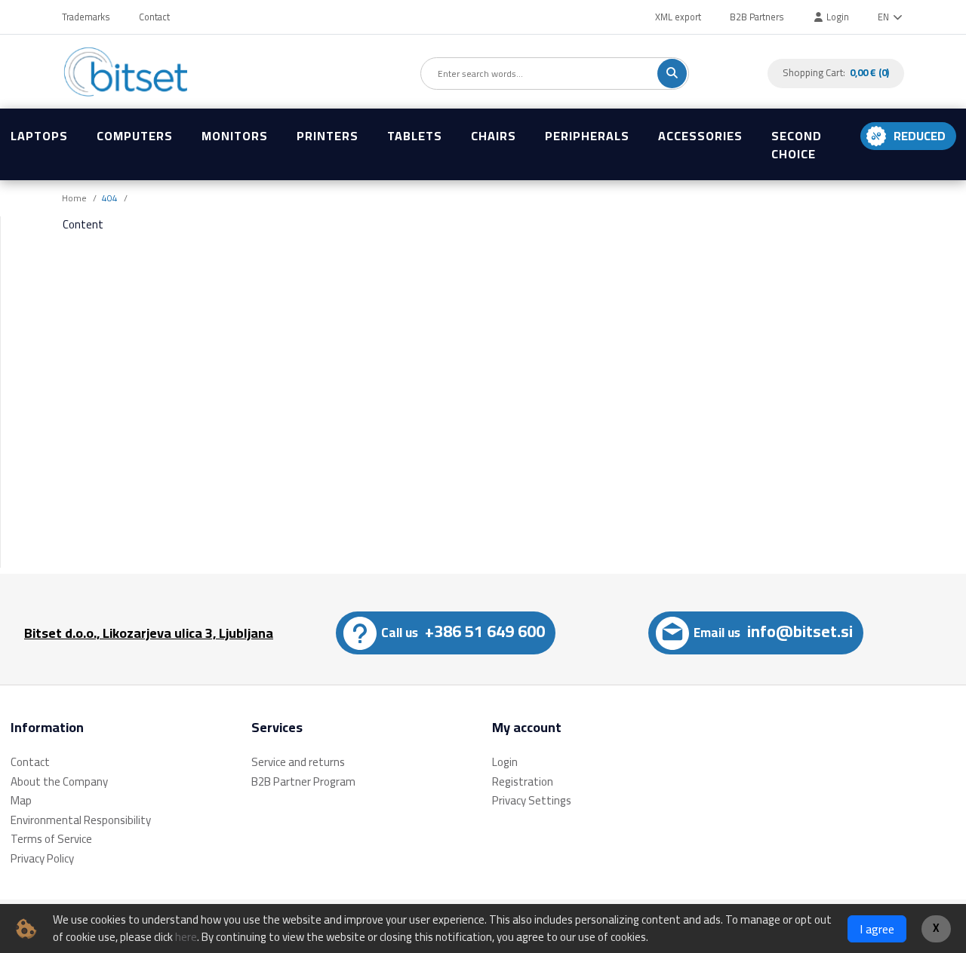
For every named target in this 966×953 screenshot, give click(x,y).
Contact (154, 17)
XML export (678, 17)
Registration (522, 781)
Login (836, 17)
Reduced (920, 135)
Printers (327, 135)
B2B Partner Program (303, 781)
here (186, 937)
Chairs (493, 135)
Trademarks (86, 17)
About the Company (59, 781)
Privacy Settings (531, 800)
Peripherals (587, 135)
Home (74, 198)
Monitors (235, 135)
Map (21, 800)
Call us (463, 631)
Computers (135, 135)
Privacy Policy (42, 858)
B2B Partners (757, 17)
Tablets (414, 135)
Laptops (39, 135)
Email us (773, 631)
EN (884, 17)
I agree (877, 929)
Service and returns (298, 762)
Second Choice (796, 144)
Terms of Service (51, 839)
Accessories (700, 135)
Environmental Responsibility (81, 820)
